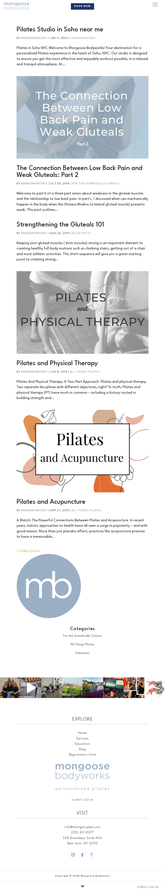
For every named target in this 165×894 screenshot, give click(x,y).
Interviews (82, 653)
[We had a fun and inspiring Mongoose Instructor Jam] (134, 687)
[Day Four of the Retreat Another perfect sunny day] (51, 687)
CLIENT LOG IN (82, 800)
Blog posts (81, 233)
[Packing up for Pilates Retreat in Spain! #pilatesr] (113, 687)
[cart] (82, 887)
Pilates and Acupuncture (51, 502)
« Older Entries (28, 551)
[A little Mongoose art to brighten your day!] (154, 687)
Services (82, 738)
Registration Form (82, 754)
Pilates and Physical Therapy (57, 363)
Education (82, 744)
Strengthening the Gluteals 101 (60, 225)
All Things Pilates (85, 371)
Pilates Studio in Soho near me (60, 30)
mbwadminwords (34, 38)
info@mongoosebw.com (82, 827)
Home (82, 733)
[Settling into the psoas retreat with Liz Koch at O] (31, 687)
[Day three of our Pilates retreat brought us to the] (72, 687)
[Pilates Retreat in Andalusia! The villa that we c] (92, 687)
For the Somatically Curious (95, 183)
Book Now (82, 6)
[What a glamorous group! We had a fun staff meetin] (10, 687)
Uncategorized (82, 38)
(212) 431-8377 (82, 832)
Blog (82, 749)
